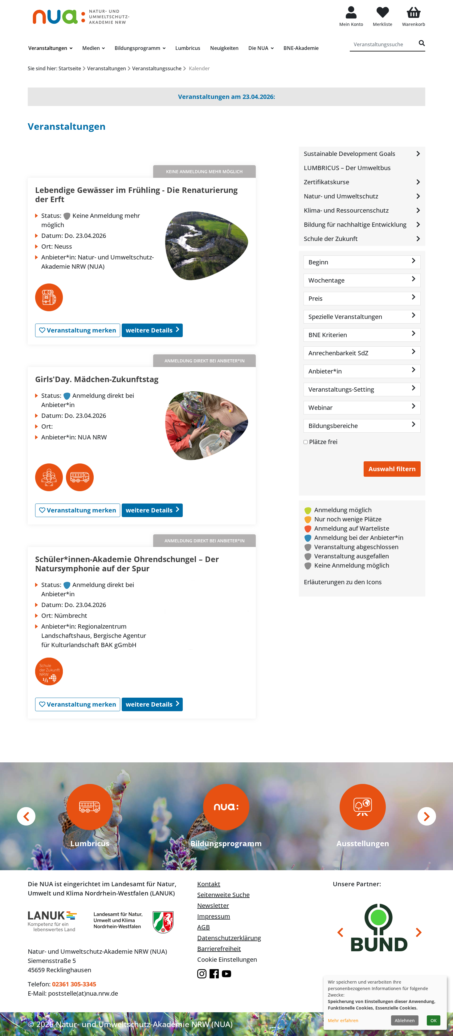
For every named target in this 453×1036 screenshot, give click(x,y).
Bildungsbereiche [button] (333, 426)
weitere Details (149, 330)
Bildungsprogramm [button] (138, 48)
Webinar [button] (320, 407)
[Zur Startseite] (81, 14)
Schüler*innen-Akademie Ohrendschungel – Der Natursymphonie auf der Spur (127, 563)
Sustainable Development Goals (349, 153)
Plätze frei (323, 442)
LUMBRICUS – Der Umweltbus (347, 168)
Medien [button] (91, 48)
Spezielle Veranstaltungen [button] (345, 316)
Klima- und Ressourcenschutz (346, 210)
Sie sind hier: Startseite (54, 68)
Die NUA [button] (259, 48)
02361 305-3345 (74, 984)
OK (434, 1020)
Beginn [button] (318, 262)
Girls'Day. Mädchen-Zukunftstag (96, 379)
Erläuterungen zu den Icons (343, 582)
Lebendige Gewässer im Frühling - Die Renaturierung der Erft (136, 194)
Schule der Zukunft (331, 239)
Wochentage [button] (326, 280)
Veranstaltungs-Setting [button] (341, 389)
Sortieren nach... (221, 153)
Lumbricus (187, 48)
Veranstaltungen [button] (48, 48)
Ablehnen (405, 1020)
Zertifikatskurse (326, 182)
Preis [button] (315, 298)
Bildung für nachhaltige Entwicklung (355, 224)
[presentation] (26, 816)
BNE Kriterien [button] (327, 335)
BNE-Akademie (301, 48)
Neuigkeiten (224, 48)
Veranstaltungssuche (157, 68)
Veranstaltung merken (80, 330)
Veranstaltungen (106, 68)
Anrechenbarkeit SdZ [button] (338, 353)
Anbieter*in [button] (325, 371)
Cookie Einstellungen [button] (227, 959)
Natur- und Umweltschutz (341, 196)
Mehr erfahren (343, 1020)
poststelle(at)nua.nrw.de (83, 993)
